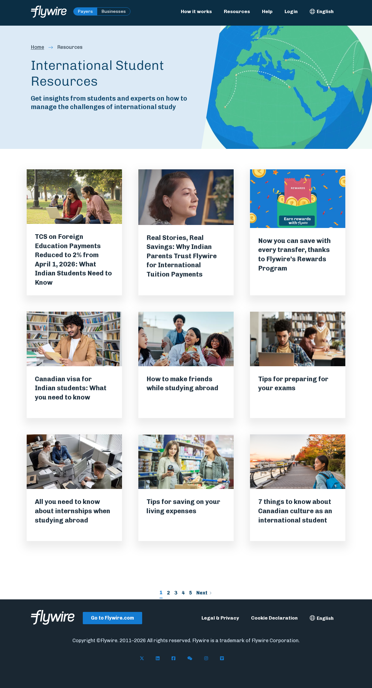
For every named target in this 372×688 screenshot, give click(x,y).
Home (37, 47)
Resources (237, 11)
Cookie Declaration (274, 618)
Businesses (114, 11)
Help (267, 11)
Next (202, 593)
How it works (196, 11)
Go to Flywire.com (112, 618)
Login (291, 11)
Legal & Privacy (220, 618)
